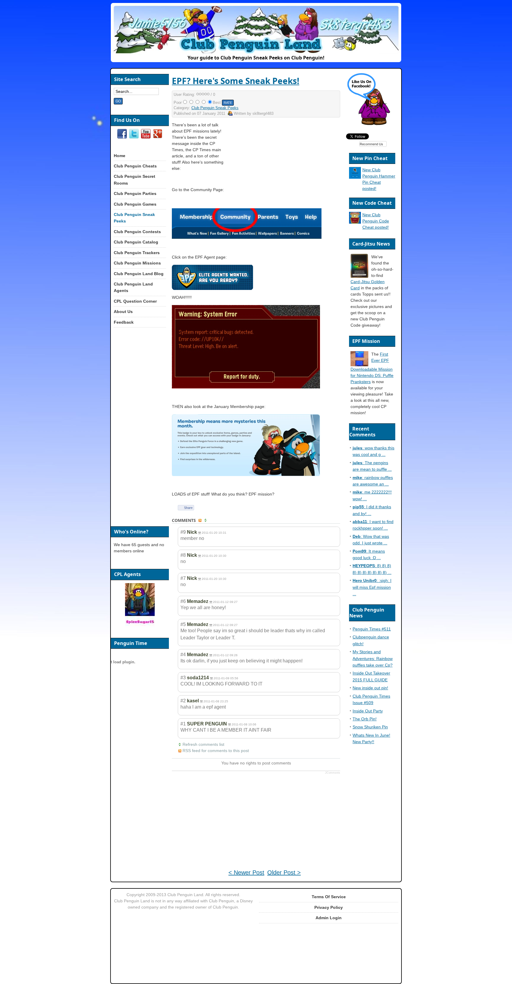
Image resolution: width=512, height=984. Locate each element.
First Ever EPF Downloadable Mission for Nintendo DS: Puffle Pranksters (372, 368)
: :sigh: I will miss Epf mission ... (372, 587)
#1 (183, 723)
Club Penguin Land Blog (139, 273)
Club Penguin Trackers (137, 252)
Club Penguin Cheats (135, 166)
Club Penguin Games (135, 204)
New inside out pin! (370, 687)
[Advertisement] (289, 163)
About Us (123, 311)
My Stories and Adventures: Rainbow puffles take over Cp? (373, 658)
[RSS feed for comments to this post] (201, 520)
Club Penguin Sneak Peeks (215, 108)
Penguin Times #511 (372, 629)
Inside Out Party (368, 711)
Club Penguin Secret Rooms (134, 179)
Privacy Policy (328, 907)
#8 (183, 555)
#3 (183, 677)
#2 (183, 700)
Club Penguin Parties (135, 193)
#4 (183, 654)
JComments (332, 772)
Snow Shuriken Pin (370, 727)
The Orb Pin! (365, 719)
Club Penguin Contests (137, 231)
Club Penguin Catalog (136, 242)
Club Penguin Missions (137, 263)
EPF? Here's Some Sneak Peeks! (235, 80)
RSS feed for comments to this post (216, 750)
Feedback (124, 322)
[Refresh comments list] (206, 520)
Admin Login (329, 917)
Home (119, 155)
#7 (183, 578)
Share (188, 507)
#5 (183, 624)
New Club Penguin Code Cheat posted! (375, 221)
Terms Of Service (329, 896)
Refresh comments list (203, 744)
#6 (183, 601)
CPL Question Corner (135, 301)
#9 (183, 532)
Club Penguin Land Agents (133, 287)
